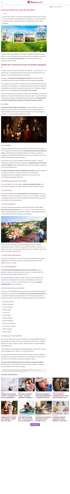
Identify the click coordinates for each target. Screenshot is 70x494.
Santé (19, 392)
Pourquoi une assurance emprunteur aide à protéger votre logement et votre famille (43, 419)
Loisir (2, 6)
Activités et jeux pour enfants (9, 415)
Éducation (55, 415)
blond (21, 351)
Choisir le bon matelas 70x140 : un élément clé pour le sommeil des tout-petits (9, 395)
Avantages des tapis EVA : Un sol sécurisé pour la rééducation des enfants (26, 419)
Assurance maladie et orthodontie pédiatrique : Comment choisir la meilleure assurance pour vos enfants (43, 395)
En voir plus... (35, 424)
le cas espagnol (26, 209)
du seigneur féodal (27, 196)
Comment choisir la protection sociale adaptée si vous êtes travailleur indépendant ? (60, 419)
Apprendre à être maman (58, 392)
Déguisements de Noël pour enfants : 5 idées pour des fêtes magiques (8, 419)
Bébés (2, 392)
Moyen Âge (17, 90)
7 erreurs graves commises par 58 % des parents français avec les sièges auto (60, 395)
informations (38, 415)
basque (8, 263)
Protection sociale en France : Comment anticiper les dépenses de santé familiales (25, 395)
